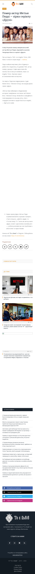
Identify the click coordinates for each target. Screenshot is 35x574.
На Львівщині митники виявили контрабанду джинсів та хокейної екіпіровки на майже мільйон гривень (17, 461)
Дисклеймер (18, 571)
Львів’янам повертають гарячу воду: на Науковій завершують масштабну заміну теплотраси (17, 455)
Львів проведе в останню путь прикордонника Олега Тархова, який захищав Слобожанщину (16, 450)
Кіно (4, 8)
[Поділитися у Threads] (4, 247)
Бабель (24, 59)
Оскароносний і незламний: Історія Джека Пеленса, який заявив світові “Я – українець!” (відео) (18, 326)
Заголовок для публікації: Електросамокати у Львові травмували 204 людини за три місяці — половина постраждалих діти (16, 430)
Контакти (18, 565)
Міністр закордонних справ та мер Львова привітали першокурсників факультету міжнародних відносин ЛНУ (15, 423)
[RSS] (24, 543)
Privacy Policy (18, 569)
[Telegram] (19, 543)
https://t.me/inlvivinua (17, 236)
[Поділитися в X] (15, 247)
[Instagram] (14, 543)
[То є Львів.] (17, 3)
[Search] (32, 4)
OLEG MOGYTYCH (17, 555)
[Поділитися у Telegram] (21, 247)
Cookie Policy (18, 567)
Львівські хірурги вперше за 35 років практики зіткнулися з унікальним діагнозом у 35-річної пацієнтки (16, 437)
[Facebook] (9, 543)
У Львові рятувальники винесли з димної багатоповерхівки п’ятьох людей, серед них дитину (15, 417)
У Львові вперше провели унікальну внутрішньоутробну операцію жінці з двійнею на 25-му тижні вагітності (17, 444)
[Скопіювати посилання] (26, 247)
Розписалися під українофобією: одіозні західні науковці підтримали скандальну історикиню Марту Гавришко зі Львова (17, 355)
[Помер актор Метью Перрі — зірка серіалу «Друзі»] (17, 35)
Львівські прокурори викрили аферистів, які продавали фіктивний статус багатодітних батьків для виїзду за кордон (17, 467)
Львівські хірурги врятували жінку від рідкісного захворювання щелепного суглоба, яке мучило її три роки (16, 474)
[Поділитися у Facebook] (10, 247)
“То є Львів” (13, 561)
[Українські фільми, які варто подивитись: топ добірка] (17, 285)
